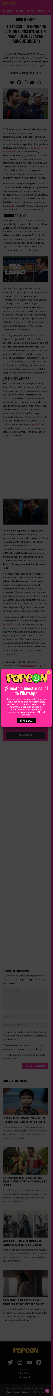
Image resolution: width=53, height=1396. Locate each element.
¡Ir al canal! (26, 721)
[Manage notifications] (47, 1390)
